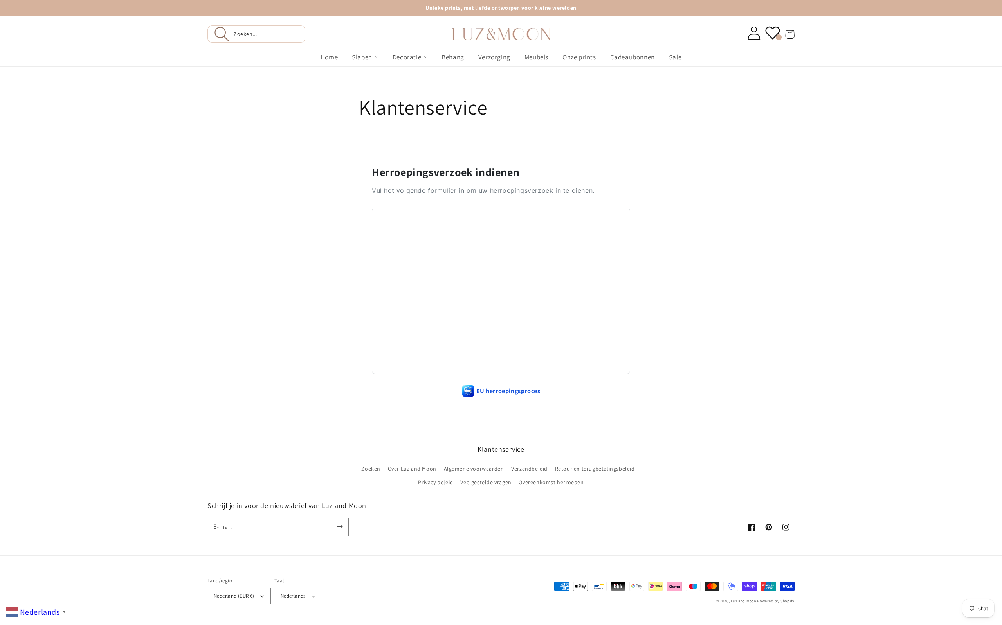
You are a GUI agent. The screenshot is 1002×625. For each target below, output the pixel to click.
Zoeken (370, 468)
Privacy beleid (435, 482)
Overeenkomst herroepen (551, 482)
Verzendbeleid (529, 468)
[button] (256, 34)
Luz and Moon (743, 600)
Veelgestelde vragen (485, 482)
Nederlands (293, 596)
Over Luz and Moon (412, 468)
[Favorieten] (772, 32)
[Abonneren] (339, 526)
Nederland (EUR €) (234, 596)
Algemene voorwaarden (474, 468)
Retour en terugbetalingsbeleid (595, 468)
